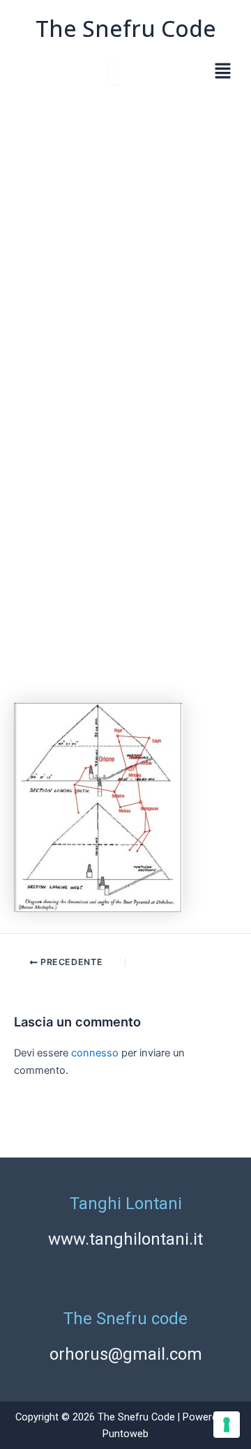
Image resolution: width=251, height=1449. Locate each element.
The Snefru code (125, 1318)
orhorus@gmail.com (126, 1354)
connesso (95, 1053)
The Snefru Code (126, 28)
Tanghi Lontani (126, 1203)
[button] (223, 72)
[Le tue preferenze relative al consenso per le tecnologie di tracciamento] (226, 1424)
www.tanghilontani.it (125, 1239)
